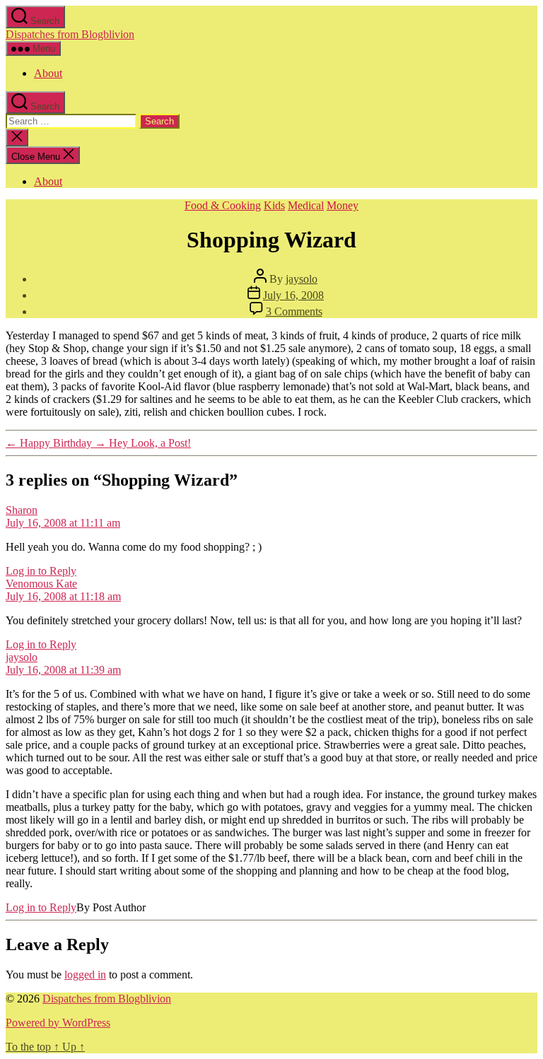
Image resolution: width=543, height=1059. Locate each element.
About (48, 73)
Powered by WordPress (58, 1023)
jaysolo (301, 279)
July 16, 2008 (293, 295)
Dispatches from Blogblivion (70, 34)
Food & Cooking (223, 205)
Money (342, 205)
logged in (85, 975)
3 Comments (294, 311)
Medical (306, 205)
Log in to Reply (41, 571)
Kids (274, 205)
